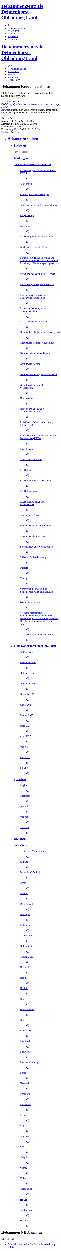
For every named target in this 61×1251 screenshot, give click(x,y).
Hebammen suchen (23, 139)
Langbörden (20, 845)
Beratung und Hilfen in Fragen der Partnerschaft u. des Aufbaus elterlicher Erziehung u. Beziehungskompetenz (39, 263)
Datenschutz (14, 39)
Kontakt (11, 33)
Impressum (13, 36)
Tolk (12, 1239)
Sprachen (20, 779)
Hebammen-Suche (17, 28)
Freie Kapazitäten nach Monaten (35, 645)
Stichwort (20, 145)
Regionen (20, 838)
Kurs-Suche (13, 30)
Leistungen (21, 158)
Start (10, 25)
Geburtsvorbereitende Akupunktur (32, 164)
